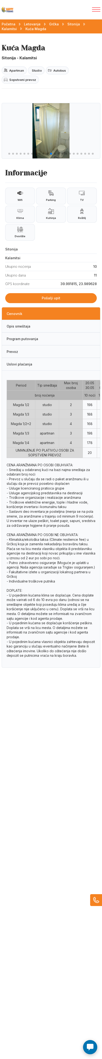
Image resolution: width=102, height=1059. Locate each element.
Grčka (54, 24)
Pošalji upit (51, 298)
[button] (9, 154)
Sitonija (73, 24)
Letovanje (32, 24)
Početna (8, 24)
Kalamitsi (9, 29)
